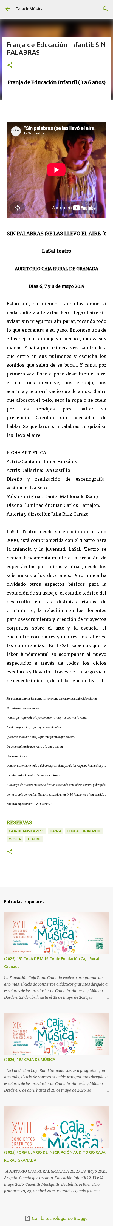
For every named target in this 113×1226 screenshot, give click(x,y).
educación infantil (84, 831)
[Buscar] (105, 8)
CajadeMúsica (29, 8)
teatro (34, 839)
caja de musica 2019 (26, 831)
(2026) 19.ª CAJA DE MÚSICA (29, 1059)
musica (15, 839)
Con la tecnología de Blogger (60, 1218)
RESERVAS (19, 822)
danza (55, 831)
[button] (10, 65)
